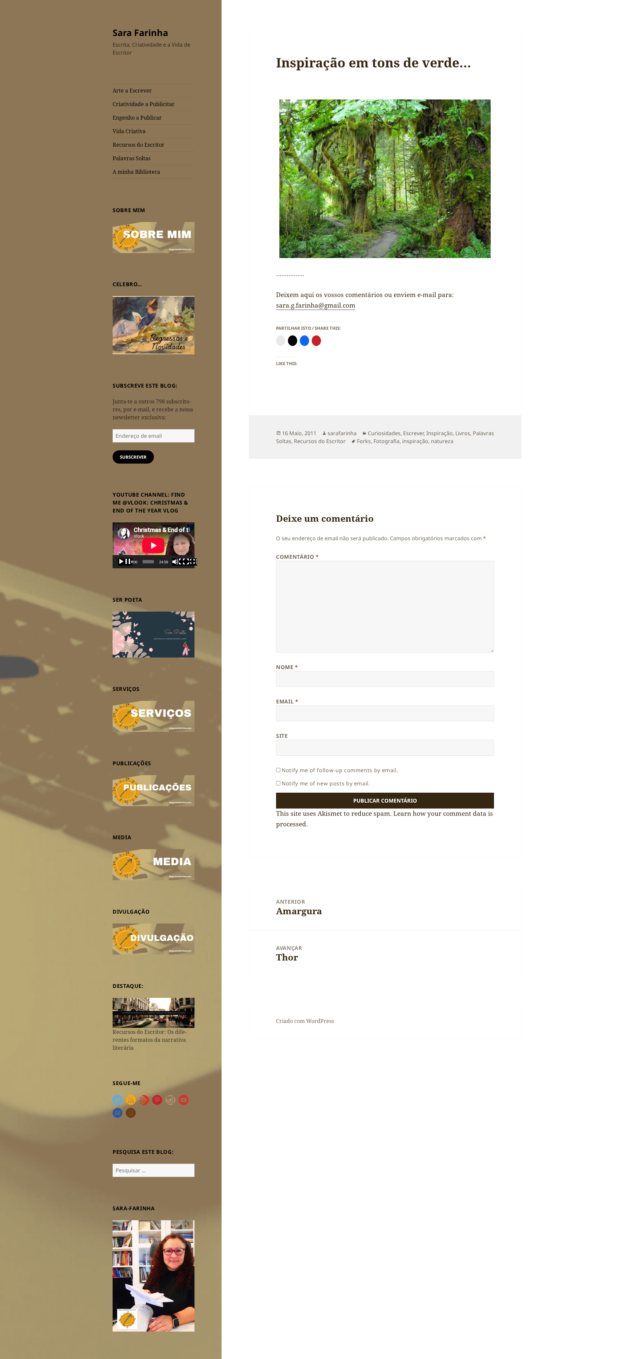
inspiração (415, 441)
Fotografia (386, 441)
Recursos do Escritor (138, 144)
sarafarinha (342, 433)
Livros (462, 433)
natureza (442, 441)
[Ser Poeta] (153, 634)
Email (287, 701)
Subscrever (133, 457)
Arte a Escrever (132, 90)
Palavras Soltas (132, 158)
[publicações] (153, 790)
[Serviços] (153, 715)
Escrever (413, 433)
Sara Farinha (140, 32)
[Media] (153, 864)
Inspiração (439, 433)
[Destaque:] (153, 1012)
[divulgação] (153, 938)
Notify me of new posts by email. (326, 783)
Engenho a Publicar (137, 117)
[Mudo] (179, 562)
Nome (287, 667)
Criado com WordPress (305, 1021)
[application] (153, 545)
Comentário (297, 556)
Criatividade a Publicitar (144, 104)
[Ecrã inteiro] (190, 562)
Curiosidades (384, 433)
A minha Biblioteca (136, 171)
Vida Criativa (129, 131)
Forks (364, 441)
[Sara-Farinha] (153, 1275)
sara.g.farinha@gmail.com (315, 305)
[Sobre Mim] (153, 237)
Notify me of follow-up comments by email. (340, 770)
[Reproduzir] (125, 562)
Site (282, 735)
